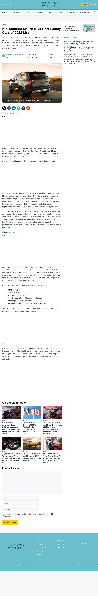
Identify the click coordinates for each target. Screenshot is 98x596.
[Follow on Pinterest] (10, 4)
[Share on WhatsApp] (18, 108)
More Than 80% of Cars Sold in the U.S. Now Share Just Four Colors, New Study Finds (51, 458)
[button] (95, 12)
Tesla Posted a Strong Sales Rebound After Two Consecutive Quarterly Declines (79, 55)
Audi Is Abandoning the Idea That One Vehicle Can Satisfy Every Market (78, 43)
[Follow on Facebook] (2, 4)
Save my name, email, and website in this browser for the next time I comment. (30, 515)
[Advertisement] (32, 133)
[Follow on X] (6, 4)
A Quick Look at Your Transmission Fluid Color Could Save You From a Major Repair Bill (11, 458)
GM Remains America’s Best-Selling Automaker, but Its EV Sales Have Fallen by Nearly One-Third (11, 428)
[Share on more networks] (23, 108)
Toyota (39, 12)
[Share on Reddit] (28, 108)
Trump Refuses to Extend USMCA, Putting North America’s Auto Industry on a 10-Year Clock (31, 428)
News (4, 12)
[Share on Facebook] (9, 108)
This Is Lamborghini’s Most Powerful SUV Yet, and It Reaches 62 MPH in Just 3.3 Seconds (32, 458)
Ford (28, 12)
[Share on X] (4, 108)
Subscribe (84, 4)
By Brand (16, 12)
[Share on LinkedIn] (14, 108)
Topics (71, 12)
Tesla (50, 12)
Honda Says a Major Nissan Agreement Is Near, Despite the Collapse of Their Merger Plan (79, 49)
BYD (60, 12)
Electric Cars (85, 12)
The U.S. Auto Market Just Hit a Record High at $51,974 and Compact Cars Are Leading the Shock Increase (52, 428)
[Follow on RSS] (14, 4)
